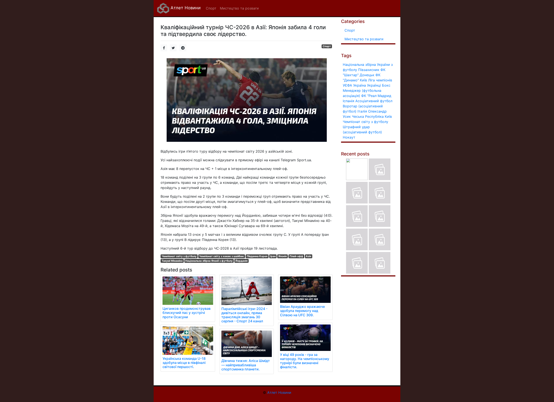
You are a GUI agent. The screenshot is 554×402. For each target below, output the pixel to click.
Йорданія (241, 260)
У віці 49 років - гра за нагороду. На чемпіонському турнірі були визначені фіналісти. (304, 360)
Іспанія (348, 101)
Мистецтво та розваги (364, 39)
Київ (388, 116)
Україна (359, 85)
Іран (273, 256)
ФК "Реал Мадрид (376, 96)
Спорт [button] (211, 8)
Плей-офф (296, 256)
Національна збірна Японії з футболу (209, 260)
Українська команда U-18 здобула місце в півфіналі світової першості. (184, 362)
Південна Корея (257, 256)
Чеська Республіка (368, 116)
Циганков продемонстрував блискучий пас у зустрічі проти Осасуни (187, 312)
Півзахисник (368, 70)
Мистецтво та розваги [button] (239, 8)
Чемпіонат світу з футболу (179, 256)
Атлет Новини (185, 7)
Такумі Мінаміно (172, 260)
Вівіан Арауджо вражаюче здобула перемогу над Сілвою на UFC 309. (302, 310)
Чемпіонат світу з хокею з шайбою (221, 256)
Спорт (327, 46)
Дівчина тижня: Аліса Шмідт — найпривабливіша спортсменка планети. (245, 364)
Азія (308, 256)
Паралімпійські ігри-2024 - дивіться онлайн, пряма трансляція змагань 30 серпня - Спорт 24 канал (244, 315)
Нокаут (349, 137)
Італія (362, 111)
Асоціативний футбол (373, 101)
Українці (374, 85)
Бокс (386, 85)
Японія (282, 256)
